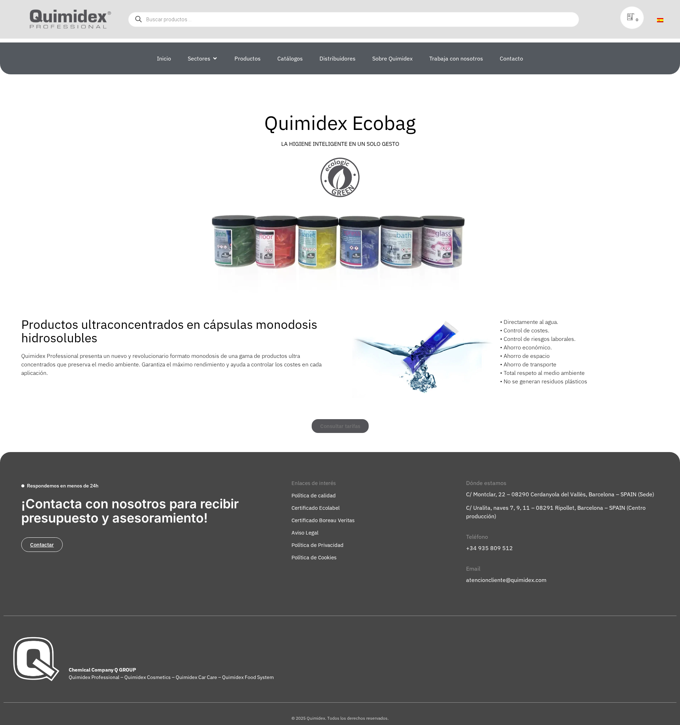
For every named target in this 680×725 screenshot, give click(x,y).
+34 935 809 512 (489, 548)
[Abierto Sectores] (215, 58)
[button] (313, 483)
